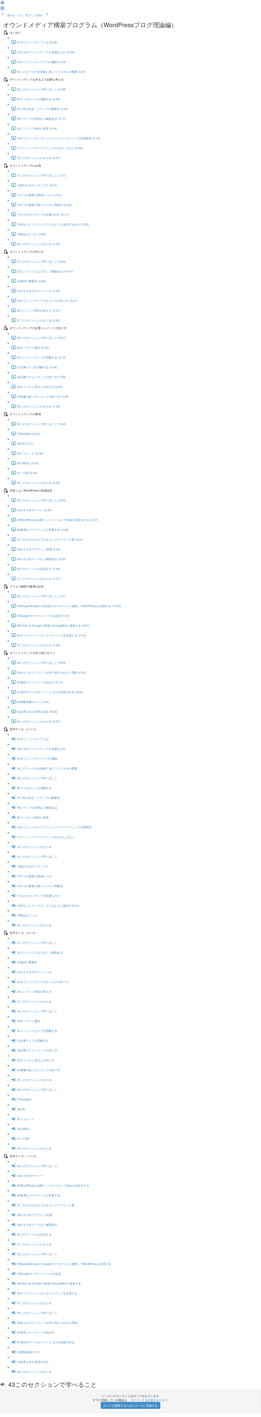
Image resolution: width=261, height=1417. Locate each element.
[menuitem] (2, 9)
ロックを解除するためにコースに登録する (130, 1405)
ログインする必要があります (149, 1400)
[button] (2, 4)
